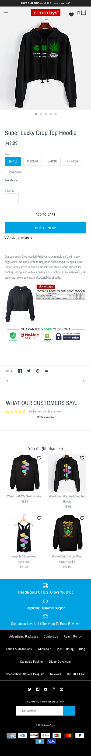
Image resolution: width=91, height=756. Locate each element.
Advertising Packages (23, 636)
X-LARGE (73, 161)
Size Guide (11, 180)
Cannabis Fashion (31, 661)
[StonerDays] (45, 13)
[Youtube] (45, 689)
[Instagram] (53, 689)
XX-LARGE (15, 172)
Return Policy (73, 636)
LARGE (52, 161)
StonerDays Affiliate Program (25, 674)
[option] (45, 64)
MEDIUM (32, 161)
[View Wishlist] (72, 15)
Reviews (55, 674)
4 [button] (50, 114)
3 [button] (45, 114)
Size (7, 154)
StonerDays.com (60, 661)
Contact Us (51, 636)
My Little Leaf (76, 674)
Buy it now (45, 228)
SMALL (12, 161)
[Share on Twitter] (29, 371)
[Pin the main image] (37, 371)
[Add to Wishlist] (39, 458)
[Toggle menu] (6, 12)
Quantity (9, 190)
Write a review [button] (45, 417)
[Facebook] (37, 689)
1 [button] (35, 114)
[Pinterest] (61, 689)
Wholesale (44, 649)
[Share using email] (46, 371)
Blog (82, 649)
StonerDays (49, 725)
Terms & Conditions (19, 649)
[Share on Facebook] (20, 371)
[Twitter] (30, 689)
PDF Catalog (65, 649)
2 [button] (40, 114)
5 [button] (55, 114)
